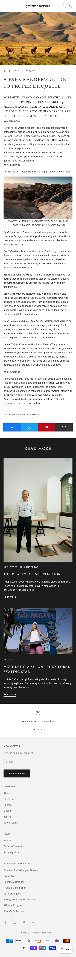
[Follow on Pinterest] (23, 922)
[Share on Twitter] (29, 427)
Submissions (11, 822)
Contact (8, 805)
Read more (10, 596)
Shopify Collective (14, 911)
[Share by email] (63, 427)
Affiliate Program (13, 905)
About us (8, 793)
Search (7, 840)
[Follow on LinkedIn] (33, 922)
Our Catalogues (12, 893)
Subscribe (17, 773)
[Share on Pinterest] (46, 427)
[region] (38, 717)
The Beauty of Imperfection (32, 574)
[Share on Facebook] (12, 427)
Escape (30, 71)
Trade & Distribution (15, 887)
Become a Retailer (14, 882)
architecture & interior (21, 567)
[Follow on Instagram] (14, 922)
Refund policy (11, 852)
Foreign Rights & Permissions (20, 899)
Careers (8, 799)
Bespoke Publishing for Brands (21, 870)
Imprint (8, 810)
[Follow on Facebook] (5, 922)
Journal (8, 816)
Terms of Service (13, 846)
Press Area (10, 876)
